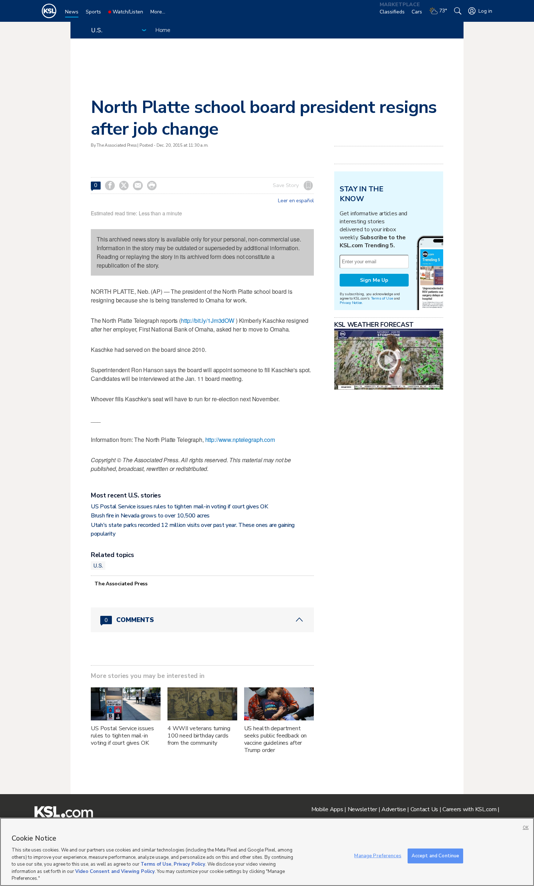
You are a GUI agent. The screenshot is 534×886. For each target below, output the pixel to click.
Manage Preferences (377, 855)
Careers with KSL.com (469, 809)
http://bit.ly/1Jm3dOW (207, 320)
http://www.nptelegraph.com (240, 439)
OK (526, 827)
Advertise (393, 809)
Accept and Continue (435, 855)
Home (162, 30)
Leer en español (296, 200)
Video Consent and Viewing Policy (115, 871)
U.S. (98, 565)
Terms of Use (382, 298)
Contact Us (424, 809)
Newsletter (362, 809)
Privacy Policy (189, 864)
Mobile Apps (327, 809)
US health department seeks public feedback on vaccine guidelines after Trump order (275, 739)
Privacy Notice (351, 302)
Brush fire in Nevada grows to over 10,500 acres (150, 516)
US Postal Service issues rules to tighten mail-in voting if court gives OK (179, 507)
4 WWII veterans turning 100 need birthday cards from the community (198, 735)
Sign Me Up (374, 280)
